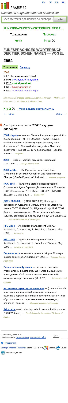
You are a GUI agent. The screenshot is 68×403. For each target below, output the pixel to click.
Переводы (49, 34)
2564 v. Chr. (10, 170)
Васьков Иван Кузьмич (17, 267)
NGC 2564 (9, 183)
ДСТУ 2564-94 (11, 201)
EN (43, 2)
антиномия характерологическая (23, 288)
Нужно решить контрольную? (36, 108)
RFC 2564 (9, 225)
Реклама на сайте (38, 337)
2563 (11, 113)
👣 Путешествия (8, 343)
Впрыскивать (11, 253)
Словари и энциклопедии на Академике (30, 13)
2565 (59, 113)
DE (50, 2)
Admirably (9, 309)
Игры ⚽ (49, 40)
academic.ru (13, 5)
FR (63, 2)
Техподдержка (22, 337)
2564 (6, 159)
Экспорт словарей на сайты (13, 348)
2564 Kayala (10, 135)
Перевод (25, 67)
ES (56, 2)
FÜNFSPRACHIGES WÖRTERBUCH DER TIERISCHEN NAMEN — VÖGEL (34, 28)
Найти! (60, 19)
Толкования (18, 34)
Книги (18, 40)
